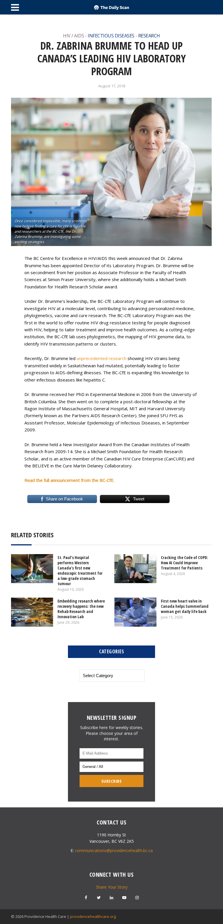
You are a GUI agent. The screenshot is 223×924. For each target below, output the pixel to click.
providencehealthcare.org (93, 916)
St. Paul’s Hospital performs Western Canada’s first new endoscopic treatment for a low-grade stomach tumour (79, 570)
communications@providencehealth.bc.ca (114, 850)
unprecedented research (101, 358)
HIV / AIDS (73, 35)
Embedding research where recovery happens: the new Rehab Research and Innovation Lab (81, 608)
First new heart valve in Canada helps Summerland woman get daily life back (184, 606)
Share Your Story (111, 887)
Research (149, 35)
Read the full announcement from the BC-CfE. (69, 480)
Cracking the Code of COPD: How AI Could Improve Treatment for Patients (184, 563)
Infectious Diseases (111, 35)
